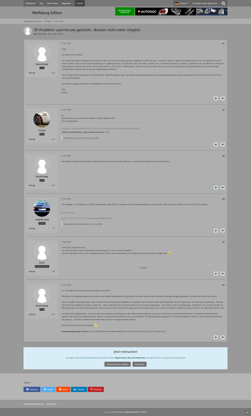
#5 (223, 242)
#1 (223, 43)
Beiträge (32, 73)
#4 (223, 199)
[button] (181, 3)
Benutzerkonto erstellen (117, 364)
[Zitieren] (223, 98)
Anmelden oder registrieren (204, 3)
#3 (223, 155)
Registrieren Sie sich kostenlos (130, 357)
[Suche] (223, 3)
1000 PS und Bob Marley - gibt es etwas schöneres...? (84, 132)
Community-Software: (126, 412)
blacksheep (41, 33)
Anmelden (139, 364)
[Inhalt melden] (216, 98)
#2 (223, 109)
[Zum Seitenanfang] (247, 412)
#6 (223, 285)
